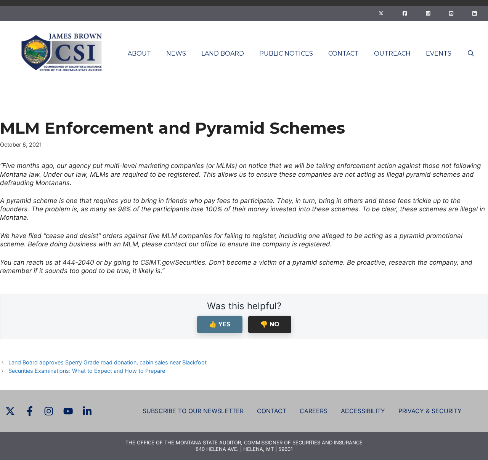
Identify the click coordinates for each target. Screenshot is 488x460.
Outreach (392, 53)
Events (438, 53)
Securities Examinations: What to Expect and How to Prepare (86, 370)
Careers (313, 411)
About (139, 53)
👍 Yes (220, 324)
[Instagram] (428, 13)
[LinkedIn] (474, 13)
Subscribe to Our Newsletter (193, 411)
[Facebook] (404, 13)
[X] (381, 13)
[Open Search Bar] (470, 53)
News (176, 53)
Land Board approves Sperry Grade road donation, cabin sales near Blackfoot (107, 362)
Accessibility (363, 411)
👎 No (269, 324)
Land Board (222, 53)
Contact (343, 53)
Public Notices (286, 53)
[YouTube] (451, 13)
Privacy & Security (430, 411)
